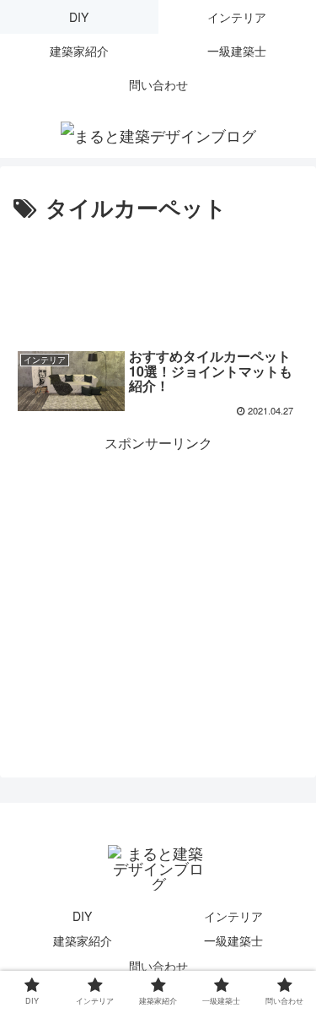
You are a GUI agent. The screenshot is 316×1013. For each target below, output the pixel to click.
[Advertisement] (158, 278)
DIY (82, 915)
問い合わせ (158, 965)
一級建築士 (233, 940)
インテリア (233, 915)
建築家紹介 (82, 940)
